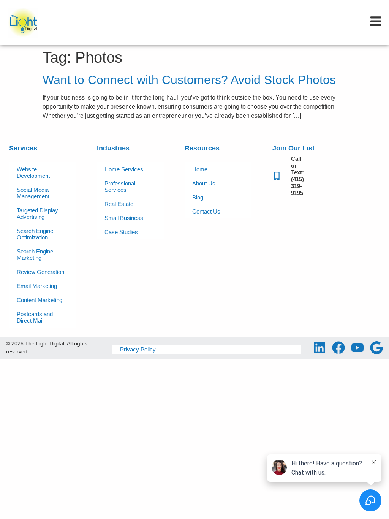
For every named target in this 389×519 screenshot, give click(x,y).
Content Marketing (39, 300)
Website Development (33, 172)
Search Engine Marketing (35, 254)
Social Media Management (33, 193)
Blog (197, 197)
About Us (203, 183)
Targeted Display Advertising (37, 213)
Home (199, 169)
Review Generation (40, 272)
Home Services (123, 169)
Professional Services (119, 186)
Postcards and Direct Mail (35, 317)
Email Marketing (37, 286)
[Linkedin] (319, 347)
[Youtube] (357, 347)
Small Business (123, 218)
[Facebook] (338, 347)
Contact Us (206, 211)
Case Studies (121, 232)
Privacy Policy (138, 349)
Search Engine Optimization (35, 234)
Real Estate (118, 204)
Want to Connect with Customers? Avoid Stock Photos (189, 80)
